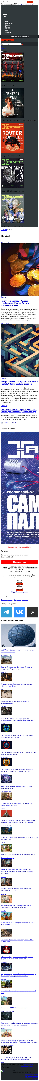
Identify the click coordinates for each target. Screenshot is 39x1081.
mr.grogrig (4, 894)
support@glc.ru (28, 1064)
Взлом (3, 297)
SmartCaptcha (24, 566)
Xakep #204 (5, 323)
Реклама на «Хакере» (31, 1077)
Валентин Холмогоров (7, 858)
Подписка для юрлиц (21, 600)
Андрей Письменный (7, 1011)
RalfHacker (4, 740)
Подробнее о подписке (19, 592)
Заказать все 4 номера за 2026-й (19, 547)
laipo (2, 689)
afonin (3, 808)
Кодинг (3, 378)
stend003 (3, 911)
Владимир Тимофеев (7, 1045)
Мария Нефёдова (6, 655)
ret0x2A (3, 672)
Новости (4, 406)
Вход (36, 3)
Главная (4, 230)
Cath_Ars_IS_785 (6, 825)
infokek (3, 1028)
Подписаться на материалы (19, 36)
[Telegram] (6, 612)
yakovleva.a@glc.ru (26, 1066)
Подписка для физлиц (31, 1074)
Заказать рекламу (7, 600)
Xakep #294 (5, 242)
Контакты (35, 1079)
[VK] (19, 612)
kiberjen (3, 979)
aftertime (3, 706)
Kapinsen (3, 996)
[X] (32, 612)
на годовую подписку (25, 4)
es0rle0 (3, 723)
